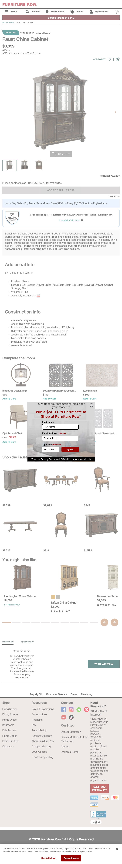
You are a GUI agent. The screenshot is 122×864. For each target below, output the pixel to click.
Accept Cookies (71, 858)
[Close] (116, 848)
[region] (61, 854)
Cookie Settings (48, 858)
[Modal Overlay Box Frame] (61, 432)
